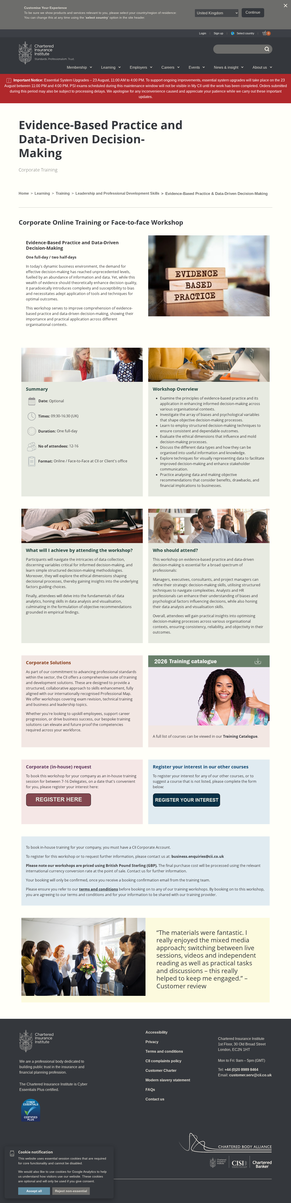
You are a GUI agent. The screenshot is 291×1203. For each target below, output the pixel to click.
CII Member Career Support (49, 67)
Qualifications (48, 67)
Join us (43, 67)
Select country (245, 33)
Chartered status (45, 67)
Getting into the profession (96, 67)
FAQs (150, 1090)
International (155, 67)
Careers (167, 67)
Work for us (211, 67)
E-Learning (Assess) (100, 67)
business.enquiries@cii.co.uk (197, 856)
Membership (77, 67)
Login (202, 33)
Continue (253, 12)
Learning (108, 67)
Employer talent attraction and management (154, 67)
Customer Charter (161, 1070)
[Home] (36, 1041)
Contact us (155, 1099)
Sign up (218, 33)
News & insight (226, 67)
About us (260, 67)
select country (97, 17)
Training (63, 193)
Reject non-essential (71, 1191)
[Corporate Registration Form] (58, 799)
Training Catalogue (240, 736)
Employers (138, 67)
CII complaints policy (163, 1061)
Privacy (152, 1042)
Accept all (34, 1191)
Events (194, 67)
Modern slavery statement (168, 1080)
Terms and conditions (164, 1051)
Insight (158, 67)
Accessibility (157, 1032)
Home (24, 193)
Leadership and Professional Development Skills (117, 193)
